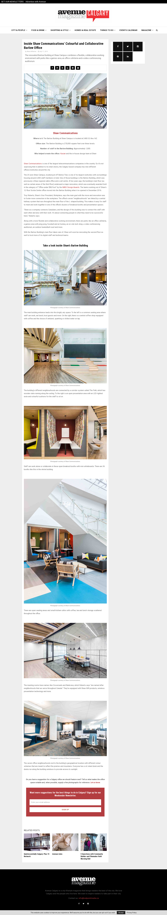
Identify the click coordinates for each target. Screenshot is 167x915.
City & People (18, 30)
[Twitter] (83, 903)
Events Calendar (128, 30)
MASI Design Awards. (71, 187)
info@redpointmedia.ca (89, 898)
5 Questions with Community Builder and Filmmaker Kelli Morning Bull (92, 856)
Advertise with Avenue (36, 1)
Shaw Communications (65, 133)
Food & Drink (37, 30)
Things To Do (106, 30)
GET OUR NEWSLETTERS (12, 1)
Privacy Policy (132, 912)
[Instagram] (88, 903)
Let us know (95, 782)
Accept (121, 913)
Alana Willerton (31, 51)
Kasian (63, 153)
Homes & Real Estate (85, 30)
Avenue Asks (57, 854)
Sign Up (65, 810)
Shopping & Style (60, 30)
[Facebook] (79, 903)
